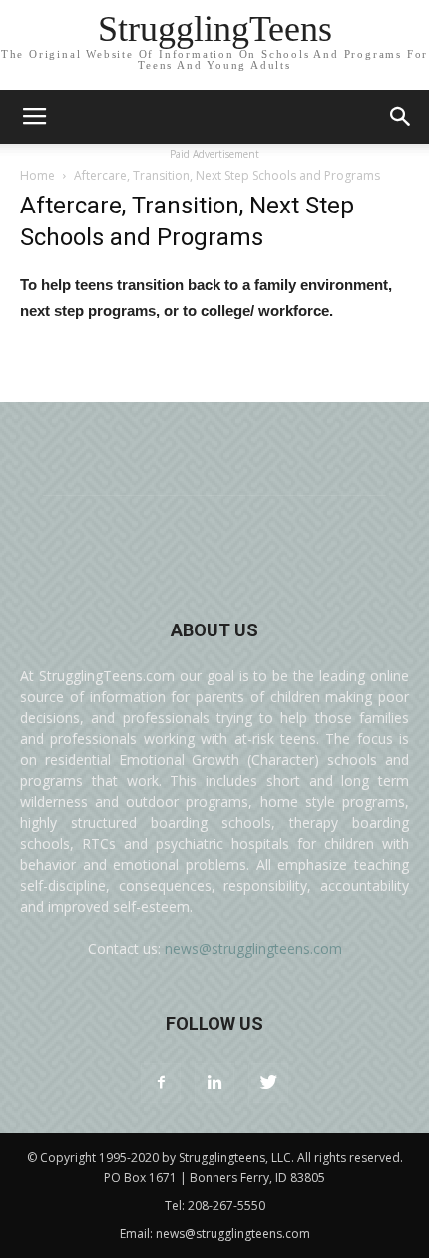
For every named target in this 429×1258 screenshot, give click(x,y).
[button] (401, 117)
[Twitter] (268, 1083)
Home (37, 175)
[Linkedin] (214, 1083)
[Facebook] (161, 1083)
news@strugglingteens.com (253, 948)
